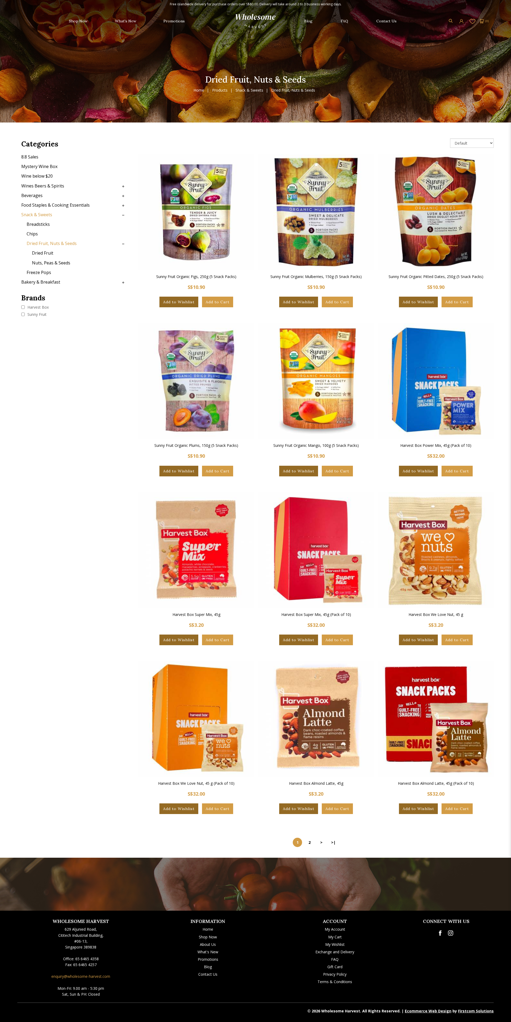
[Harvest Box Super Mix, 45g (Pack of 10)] (316, 550)
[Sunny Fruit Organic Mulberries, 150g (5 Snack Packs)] (316, 212)
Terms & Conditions (335, 981)
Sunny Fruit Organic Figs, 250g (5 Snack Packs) (196, 276)
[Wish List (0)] (472, 20)
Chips (32, 234)
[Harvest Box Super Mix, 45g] (196, 550)
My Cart (335, 936)
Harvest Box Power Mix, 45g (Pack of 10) (435, 445)
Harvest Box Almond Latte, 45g (316, 783)
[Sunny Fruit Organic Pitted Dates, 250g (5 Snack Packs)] (436, 212)
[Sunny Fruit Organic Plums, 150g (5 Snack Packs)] (196, 381)
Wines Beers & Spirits (42, 186)
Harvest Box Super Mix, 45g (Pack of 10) (316, 614)
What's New (207, 951)
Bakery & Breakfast (40, 282)
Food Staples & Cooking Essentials (55, 205)
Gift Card (335, 966)
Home (198, 90)
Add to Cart (217, 302)
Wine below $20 (37, 176)
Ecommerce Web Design (428, 1010)
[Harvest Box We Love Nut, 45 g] (436, 550)
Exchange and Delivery (334, 951)
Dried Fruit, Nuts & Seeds (293, 90)
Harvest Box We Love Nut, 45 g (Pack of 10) (196, 783)
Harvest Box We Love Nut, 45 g (436, 614)
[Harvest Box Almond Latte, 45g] (316, 719)
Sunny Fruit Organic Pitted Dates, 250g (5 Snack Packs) (436, 276)
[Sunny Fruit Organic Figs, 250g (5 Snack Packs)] (196, 212)
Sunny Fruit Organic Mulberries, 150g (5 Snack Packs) (316, 276)
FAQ (335, 959)
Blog (208, 966)
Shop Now (208, 936)
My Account (335, 929)
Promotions (208, 959)
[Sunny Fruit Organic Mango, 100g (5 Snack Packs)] (316, 381)
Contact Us (207, 974)
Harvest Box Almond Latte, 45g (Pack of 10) (436, 783)
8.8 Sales (29, 157)
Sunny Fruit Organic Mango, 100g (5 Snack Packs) (316, 445)
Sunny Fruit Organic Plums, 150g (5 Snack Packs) (196, 445)
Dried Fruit (42, 253)
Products (220, 90)
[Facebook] (440, 933)
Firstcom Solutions (476, 1010)
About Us (208, 944)
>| (333, 842)
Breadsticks (38, 224)
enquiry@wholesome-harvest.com (80, 976)
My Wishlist (335, 944)
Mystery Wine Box (39, 166)
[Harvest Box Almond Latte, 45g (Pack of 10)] (436, 719)
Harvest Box (37, 307)
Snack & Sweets (249, 90)
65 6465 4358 (87, 958)
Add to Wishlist (179, 302)
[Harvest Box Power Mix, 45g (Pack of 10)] (436, 381)
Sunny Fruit (36, 314)
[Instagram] (451, 933)
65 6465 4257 (85, 964)
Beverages (32, 195)
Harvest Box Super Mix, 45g (196, 614)
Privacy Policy (335, 974)
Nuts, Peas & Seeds (51, 263)
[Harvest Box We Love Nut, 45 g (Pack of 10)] (196, 719)
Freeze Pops (39, 272)
